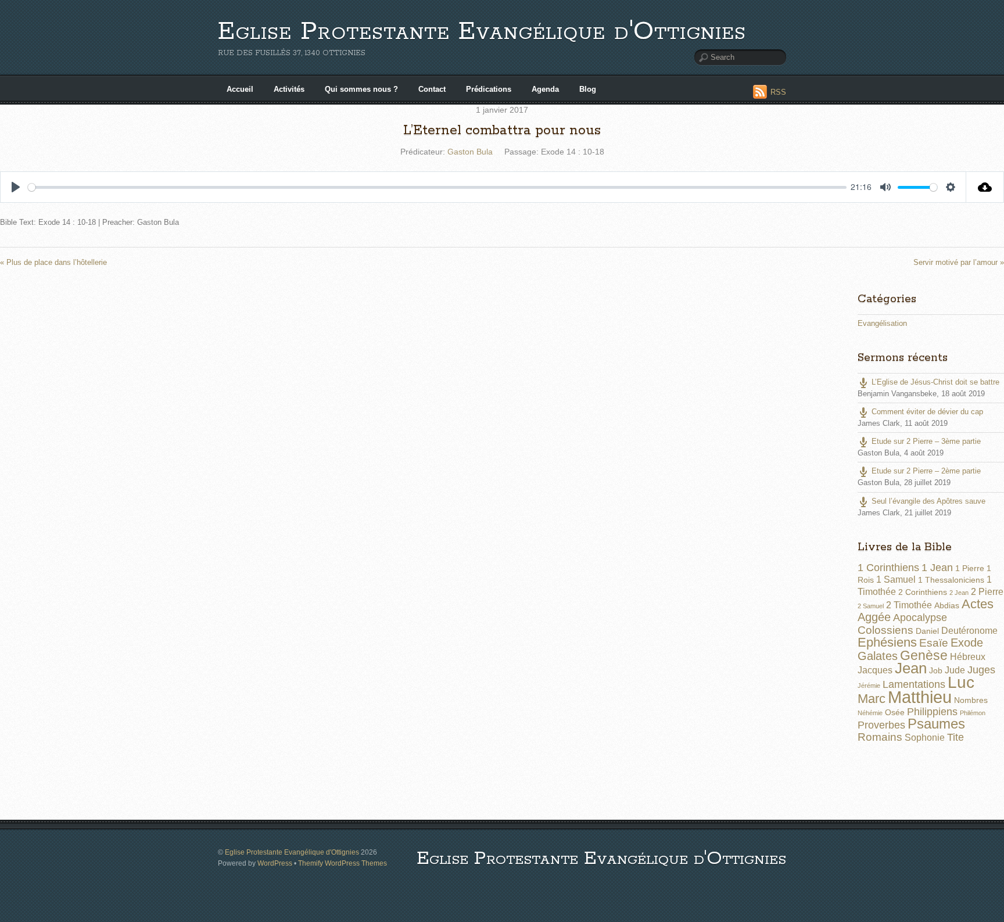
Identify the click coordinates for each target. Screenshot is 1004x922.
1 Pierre (969, 568)
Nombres (971, 700)
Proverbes (881, 725)
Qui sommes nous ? (361, 89)
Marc (871, 698)
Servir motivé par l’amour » (958, 262)
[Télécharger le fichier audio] (985, 187)
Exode (967, 642)
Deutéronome (969, 631)
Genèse (924, 655)
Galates (878, 656)
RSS (778, 92)
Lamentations (914, 684)
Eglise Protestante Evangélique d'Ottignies (482, 31)
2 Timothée (909, 605)
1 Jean (937, 567)
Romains (880, 737)
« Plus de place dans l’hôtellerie (53, 262)
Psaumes (936, 723)
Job (935, 670)
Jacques (875, 670)
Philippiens (932, 711)
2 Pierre (987, 592)
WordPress (274, 863)
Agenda (545, 89)
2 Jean (959, 592)
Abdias (946, 605)
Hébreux (967, 657)
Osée (895, 712)
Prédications (488, 89)
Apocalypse (920, 617)
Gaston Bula (470, 151)
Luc (961, 682)
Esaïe (933, 643)
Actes (978, 604)
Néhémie (870, 712)
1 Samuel (896, 579)
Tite (955, 737)
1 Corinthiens (888, 567)
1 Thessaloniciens (951, 579)
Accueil (240, 89)
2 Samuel (871, 605)
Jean (911, 668)
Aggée (874, 617)
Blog (587, 89)
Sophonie (925, 737)
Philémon (972, 712)
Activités (289, 89)
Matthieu (920, 696)
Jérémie (869, 685)
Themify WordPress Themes (342, 863)
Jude (955, 670)
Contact (432, 89)
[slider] (437, 187)
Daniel (927, 631)
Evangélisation (882, 323)
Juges (981, 670)
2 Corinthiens (922, 592)
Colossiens (885, 630)
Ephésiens (887, 642)
